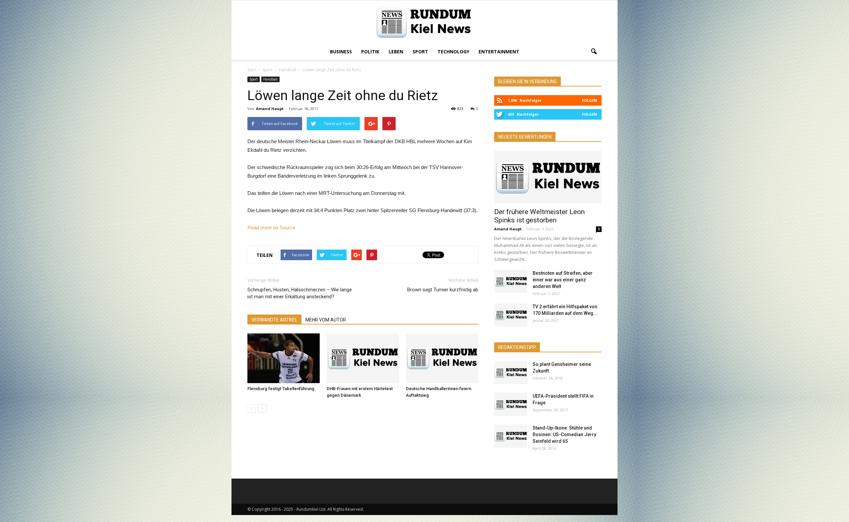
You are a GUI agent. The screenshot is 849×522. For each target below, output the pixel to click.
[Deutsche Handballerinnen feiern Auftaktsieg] (442, 358)
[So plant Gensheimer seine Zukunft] (510, 372)
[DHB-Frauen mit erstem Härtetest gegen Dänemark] (363, 358)
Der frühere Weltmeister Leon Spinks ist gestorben (539, 216)
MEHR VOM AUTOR (325, 319)
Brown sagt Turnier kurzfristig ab (442, 290)
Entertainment (499, 51)
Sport (420, 51)
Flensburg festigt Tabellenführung (280, 388)
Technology (453, 51)
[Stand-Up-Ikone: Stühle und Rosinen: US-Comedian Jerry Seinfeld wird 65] (510, 436)
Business (341, 51)
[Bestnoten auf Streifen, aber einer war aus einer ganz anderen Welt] (510, 281)
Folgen (589, 100)
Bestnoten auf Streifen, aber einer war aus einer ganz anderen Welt (563, 279)
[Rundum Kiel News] (424, 22)
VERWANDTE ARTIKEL (274, 319)
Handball (270, 79)
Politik (370, 51)
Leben (396, 51)
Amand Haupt (270, 108)
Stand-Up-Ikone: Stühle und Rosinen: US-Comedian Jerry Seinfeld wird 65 (564, 434)
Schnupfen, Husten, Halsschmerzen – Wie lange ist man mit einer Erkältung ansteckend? (299, 293)
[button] (594, 52)
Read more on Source (271, 227)
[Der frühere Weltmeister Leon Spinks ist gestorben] (548, 176)
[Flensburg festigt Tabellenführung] (283, 358)
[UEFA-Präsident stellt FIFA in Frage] (510, 404)
